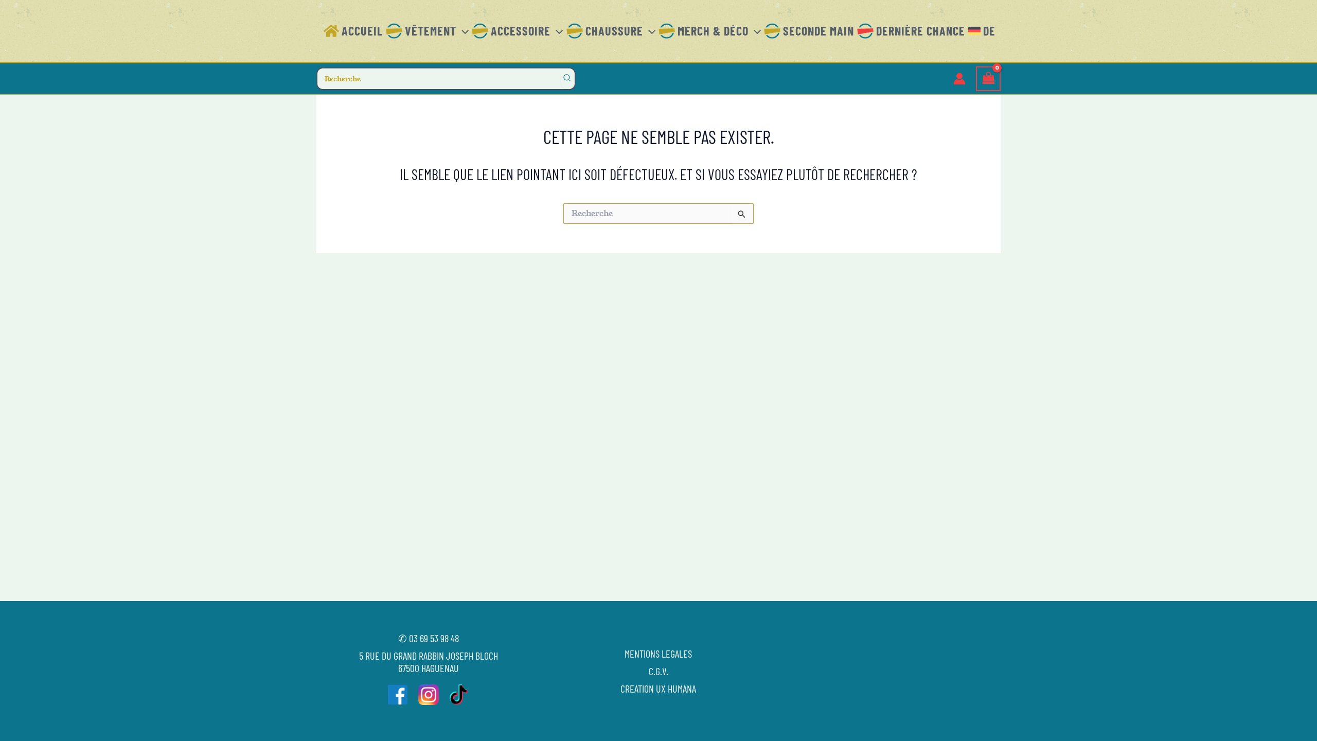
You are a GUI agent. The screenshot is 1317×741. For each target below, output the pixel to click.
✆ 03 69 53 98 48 (428, 638)
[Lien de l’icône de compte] (959, 79)
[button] (462, 31)
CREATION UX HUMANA (658, 688)
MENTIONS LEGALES (658, 653)
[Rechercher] (567, 78)
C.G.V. (658, 671)
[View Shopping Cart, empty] (988, 79)
